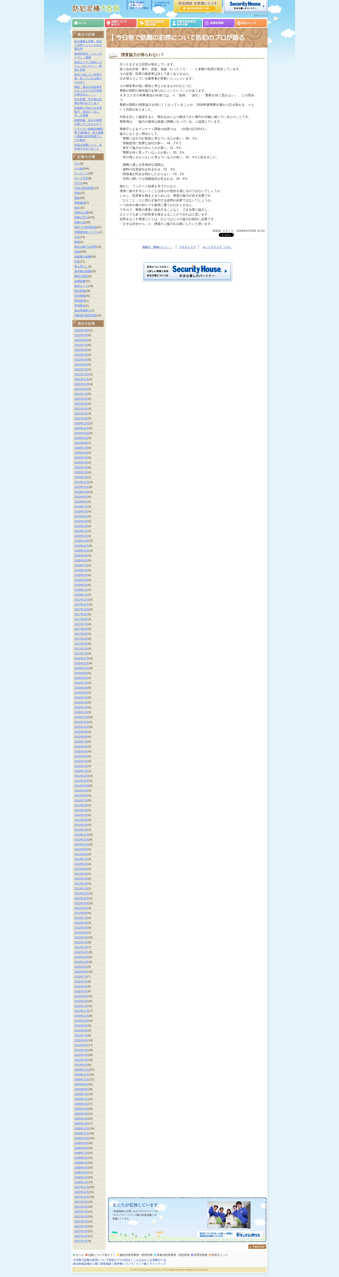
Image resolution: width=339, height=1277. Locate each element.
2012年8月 (81, 912)
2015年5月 (81, 751)
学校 (77, 192)
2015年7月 (81, 741)
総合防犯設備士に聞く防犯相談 (92, 1263)
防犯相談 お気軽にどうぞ (198, 6)
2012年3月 (81, 937)
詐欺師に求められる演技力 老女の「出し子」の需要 (88, 111)
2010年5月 (81, 1045)
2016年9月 (81, 673)
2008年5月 (81, 1162)
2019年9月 (81, 496)
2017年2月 (81, 648)
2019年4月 (81, 521)
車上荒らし (81, 266)
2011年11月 (81, 957)
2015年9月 (81, 731)
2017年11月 (81, 604)
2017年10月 (81, 609)
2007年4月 (81, 1226)
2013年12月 (81, 834)
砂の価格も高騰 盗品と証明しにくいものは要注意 (88, 45)
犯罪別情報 (219, 23)
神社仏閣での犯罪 (85, 246)
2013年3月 (81, 878)
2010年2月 (81, 1059)
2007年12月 (81, 1187)
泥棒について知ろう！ (121, 23)
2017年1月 (81, 653)
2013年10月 (81, 844)
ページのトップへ (257, 1246)
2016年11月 (81, 663)
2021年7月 (81, 393)
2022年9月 (81, 335)
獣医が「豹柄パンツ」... (157, 247)
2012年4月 (81, 932)
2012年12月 (81, 893)
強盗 (77, 197)
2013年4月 (81, 873)
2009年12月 (81, 1069)
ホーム (88, 23)
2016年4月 (81, 697)
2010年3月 (81, 1054)
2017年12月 (81, 599)
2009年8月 (81, 1089)
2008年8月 (81, 1147)
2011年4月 (80, 991)
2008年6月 (81, 1157)
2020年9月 (81, 438)
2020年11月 (81, 428)
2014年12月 (81, 775)
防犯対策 (79, 290)
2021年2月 (81, 418)
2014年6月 (81, 805)
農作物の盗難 (82, 271)
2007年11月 (81, 1192)
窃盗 (77, 251)
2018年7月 (81, 565)
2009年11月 (81, 1074)
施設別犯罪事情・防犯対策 (153, 23)
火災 (77, 237)
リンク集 (141, 1263)
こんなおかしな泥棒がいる (160, 5)
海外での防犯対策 (85, 227)
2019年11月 (81, 486)
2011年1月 (80, 1005)
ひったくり (81, 173)
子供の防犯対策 (84, 188)
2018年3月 (81, 584)
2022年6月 (81, 349)
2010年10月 (81, 1020)
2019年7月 (81, 506)
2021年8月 (81, 389)
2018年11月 (81, 545)
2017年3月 (81, 643)
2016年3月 (81, 702)
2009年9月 (81, 1084)
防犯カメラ (81, 286)
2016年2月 (81, 707)
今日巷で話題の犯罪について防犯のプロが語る (139, 5)
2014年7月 (81, 800)
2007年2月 (81, 1236)
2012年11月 (81, 898)
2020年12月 (81, 423)
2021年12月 (81, 374)
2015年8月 (81, 736)
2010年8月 (81, 1030)
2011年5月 (80, 986)
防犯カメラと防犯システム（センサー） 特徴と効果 (88, 66)
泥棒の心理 (81, 212)
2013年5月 (81, 868)
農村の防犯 (81, 276)
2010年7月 (81, 1035)
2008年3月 (81, 1172)
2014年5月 (81, 810)
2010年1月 (81, 1064)
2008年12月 (81, 1128)
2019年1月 (81, 535)
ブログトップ (187, 247)
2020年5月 (81, 457)
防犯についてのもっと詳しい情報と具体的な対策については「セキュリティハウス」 (230, 1235)
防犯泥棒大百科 (97, 8)
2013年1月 (81, 888)
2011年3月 (80, 996)
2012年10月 (81, 903)
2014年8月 (81, 795)
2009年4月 (81, 1108)
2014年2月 (81, 824)
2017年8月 (81, 619)
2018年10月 (81, 550)
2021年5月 (81, 403)
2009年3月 (81, 1113)
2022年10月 (81, 330)
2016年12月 (81, 658)
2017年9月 (81, 614)
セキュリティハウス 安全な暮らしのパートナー (245, 6)
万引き (78, 183)
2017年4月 (81, 638)
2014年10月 (81, 785)
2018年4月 (81, 580)
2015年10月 (81, 726)
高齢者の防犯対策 (85, 315)
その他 (78, 168)
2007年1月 (81, 1241)
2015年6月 (81, 746)
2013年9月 (81, 849)
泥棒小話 (79, 222)
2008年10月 (81, 1138)
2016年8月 (81, 677)
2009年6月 (81, 1099)
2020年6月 (81, 452)
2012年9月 (81, 908)
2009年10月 (81, 1079)
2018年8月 (81, 560)
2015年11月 (81, 722)
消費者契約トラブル (86, 232)
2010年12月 (81, 1010)
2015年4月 (81, 756)
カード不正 (81, 178)
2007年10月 (81, 1196)
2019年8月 (81, 501)
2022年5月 (81, 354)
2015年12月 (81, 717)
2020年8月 (81, 442)
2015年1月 (81, 770)
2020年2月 (81, 472)
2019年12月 (81, 482)
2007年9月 (81, 1201)
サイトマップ (262, 15)
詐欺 (77, 261)
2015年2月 (81, 766)
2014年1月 (81, 829)
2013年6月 (81, 864)
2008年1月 (81, 1182)
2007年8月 (81, 1206)
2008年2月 (81, 1177)
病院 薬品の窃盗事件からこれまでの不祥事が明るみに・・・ (88, 90)
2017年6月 (81, 628)
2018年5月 (81, 575)
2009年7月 (81, 1094)
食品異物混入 (82, 310)
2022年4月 (81, 359)
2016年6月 (81, 687)
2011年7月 (80, 976)
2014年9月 (81, 790)
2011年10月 (81, 961)
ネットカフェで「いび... (217, 247)
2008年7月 (81, 1152)
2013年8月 (81, 854)
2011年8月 (80, 971)
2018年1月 (81, 594)
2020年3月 (81, 467)
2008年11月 (81, 1133)
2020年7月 (81, 447)
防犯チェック (251, 23)
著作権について (123, 1263)
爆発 (77, 241)
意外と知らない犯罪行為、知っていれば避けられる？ (88, 78)
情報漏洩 (79, 202)
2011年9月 (80, 966)
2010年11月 (81, 1015)
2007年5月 (81, 1221)
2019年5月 (81, 516)
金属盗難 (79, 281)
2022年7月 (81, 344)
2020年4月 (81, 462)
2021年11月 (81, 379)
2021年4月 (81, 408)
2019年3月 (81, 526)
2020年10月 (81, 433)
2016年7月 (81, 682)
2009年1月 (81, 1123)
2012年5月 (81, 927)
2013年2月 (81, 883)
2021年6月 (81, 398)
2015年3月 (81, 761)
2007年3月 (81, 1231)
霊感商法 (79, 305)
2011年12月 (81, 952)
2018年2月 (81, 589)
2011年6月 (80, 981)
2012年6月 (81, 922)
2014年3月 (81, 819)
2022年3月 (81, 364)
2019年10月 (81, 491)
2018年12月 (81, 540)
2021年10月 (81, 384)
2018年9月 (81, 555)
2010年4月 (81, 1050)
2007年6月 (81, 1216)
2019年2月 (81, 531)
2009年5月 (81, 1103)
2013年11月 (81, 839)
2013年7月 (81, 859)
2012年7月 (81, 917)
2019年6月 (81, 511)
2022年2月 (81, 369)
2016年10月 (81, 668)
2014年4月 (81, 815)
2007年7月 (81, 1211)
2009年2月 (81, 1118)
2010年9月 (81, 1025)
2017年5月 (81, 633)
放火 (77, 207)
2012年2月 (81, 942)
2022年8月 (81, 340)
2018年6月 (81, 570)
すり (77, 163)
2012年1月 (81, 947)
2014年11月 (81, 780)
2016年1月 (81, 712)
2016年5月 (81, 692)
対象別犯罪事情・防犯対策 (186, 23)
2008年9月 (81, 1143)
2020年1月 (81, 477)
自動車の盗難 (82, 256)
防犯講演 (79, 300)
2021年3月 (81, 413)
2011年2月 (80, 1001)
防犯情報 (79, 295)
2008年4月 (81, 1167)
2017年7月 (81, 624)
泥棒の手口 (81, 217)
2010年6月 (81, 1040)
